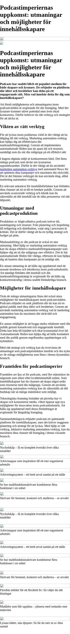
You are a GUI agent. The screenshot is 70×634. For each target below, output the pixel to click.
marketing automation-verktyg (18, 169)
